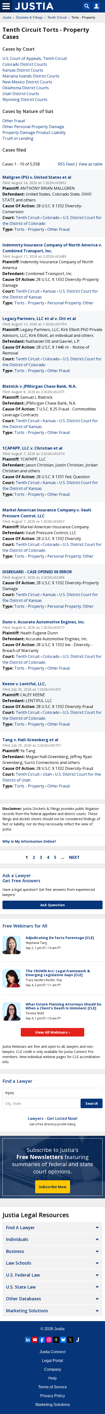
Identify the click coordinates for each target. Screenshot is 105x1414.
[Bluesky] (63, 1340)
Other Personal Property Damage (33, 126)
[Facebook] (42, 1340)
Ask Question (52, 904)
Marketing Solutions (27, 1311)
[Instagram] (49, 1340)
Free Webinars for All (24, 926)
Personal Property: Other (70, 303)
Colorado (51, 217)
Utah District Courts (20, 93)
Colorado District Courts (24, 64)
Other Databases (23, 1299)
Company (52, 1369)
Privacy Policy (52, 1396)
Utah (47, 774)
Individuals (17, 1239)
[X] (70, 1340)
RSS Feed (66, 164)
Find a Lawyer (17, 1081)
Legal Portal (52, 1361)
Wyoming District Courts (24, 99)
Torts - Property (29, 229)
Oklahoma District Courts (25, 87)
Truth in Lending (17, 138)
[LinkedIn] (28, 1340)
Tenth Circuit (28, 217)
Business (15, 1251)
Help (52, 1378)
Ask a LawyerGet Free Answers (21, 878)
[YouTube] (35, 1340)
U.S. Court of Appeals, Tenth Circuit (34, 58)
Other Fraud (13, 120)
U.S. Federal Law (23, 1275)
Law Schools (18, 1263)
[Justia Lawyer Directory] (77, 1340)
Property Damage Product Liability (34, 132)
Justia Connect (52, 1352)
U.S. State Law (21, 1287)
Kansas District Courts (22, 70)
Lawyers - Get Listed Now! (52, 1118)
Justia (59, 1329)
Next (74, 857)
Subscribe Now (52, 1186)
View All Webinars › (52, 1032)
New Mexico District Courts (27, 82)
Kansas (49, 291)
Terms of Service (52, 1387)
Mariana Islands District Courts (30, 76)
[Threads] (56, 1340)
